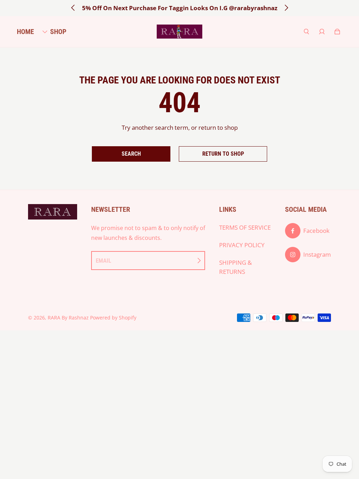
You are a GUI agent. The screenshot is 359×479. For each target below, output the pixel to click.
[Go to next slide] (286, 8)
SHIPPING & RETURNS (235, 267)
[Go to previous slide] (73, 8)
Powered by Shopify (113, 317)
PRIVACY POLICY (242, 245)
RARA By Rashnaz (68, 317)
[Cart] (337, 31)
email (103, 260)
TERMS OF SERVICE (245, 227)
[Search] (306, 31)
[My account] (322, 31)
